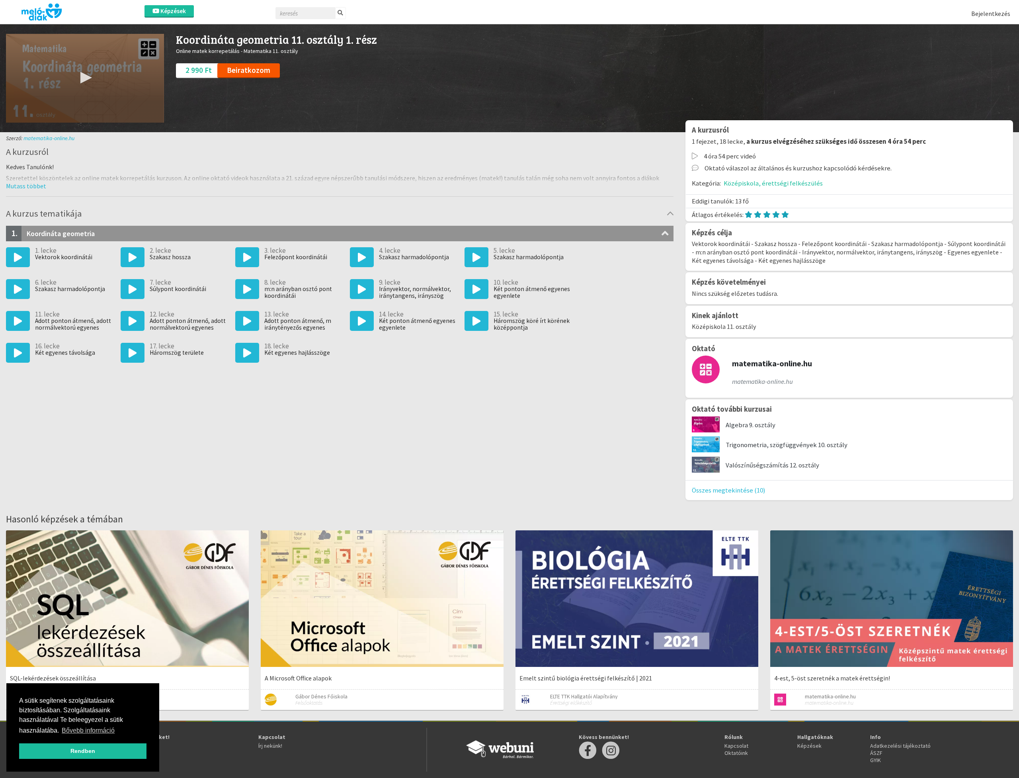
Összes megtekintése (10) (728, 490)
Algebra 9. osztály (750, 424)
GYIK (875, 760)
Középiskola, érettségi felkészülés (773, 183)
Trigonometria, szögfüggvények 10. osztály (786, 444)
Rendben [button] (82, 751)
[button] (85, 77)
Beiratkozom (248, 70)
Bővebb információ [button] (88, 730)
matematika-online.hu (48, 138)
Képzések (172, 11)
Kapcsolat (736, 745)
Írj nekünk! (270, 745)
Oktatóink (736, 752)
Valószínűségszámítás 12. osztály (772, 465)
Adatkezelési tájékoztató (900, 745)
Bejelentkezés (990, 14)
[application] (85, 78)
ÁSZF (876, 752)
